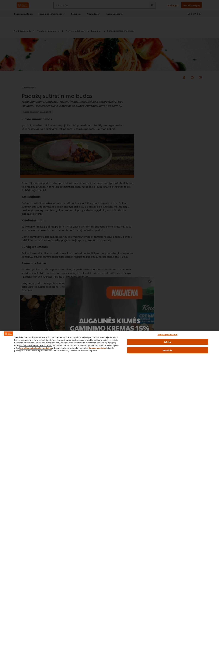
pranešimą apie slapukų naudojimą (36, 348)
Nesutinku (167, 350)
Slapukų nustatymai (167, 334)
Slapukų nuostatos (97, 348)
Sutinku (167, 341)
